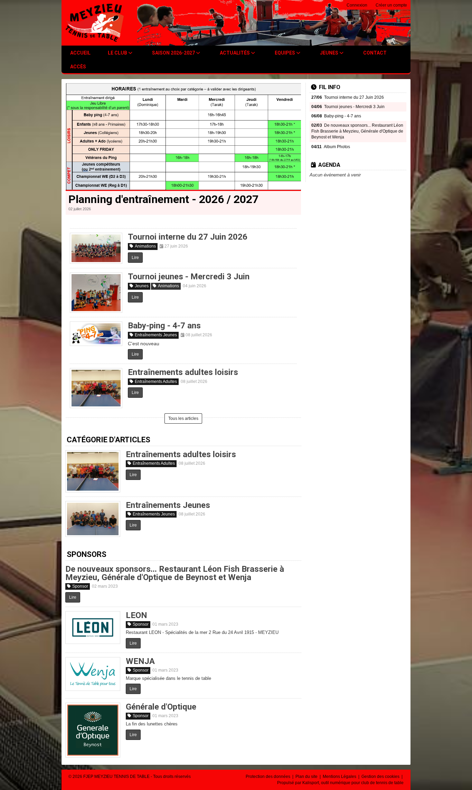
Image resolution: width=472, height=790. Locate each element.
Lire (135, 257)
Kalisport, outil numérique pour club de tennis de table (353, 782)
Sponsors (86, 554)
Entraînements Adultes (156, 381)
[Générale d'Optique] (92, 730)
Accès (78, 66)
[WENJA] (92, 674)
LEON (136, 615)
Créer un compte (391, 5)
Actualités (235, 53)
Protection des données (268, 776)
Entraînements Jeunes (156, 335)
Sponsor (80, 586)
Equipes (285, 53)
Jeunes (329, 53)
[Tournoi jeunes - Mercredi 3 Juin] (96, 292)
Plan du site (307, 776)
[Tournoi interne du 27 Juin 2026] (96, 248)
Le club (118, 53)
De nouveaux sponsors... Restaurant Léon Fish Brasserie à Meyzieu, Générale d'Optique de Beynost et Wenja (174, 573)
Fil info (329, 87)
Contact (375, 53)
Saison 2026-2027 (174, 53)
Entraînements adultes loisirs (183, 372)
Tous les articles (183, 418)
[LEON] (92, 627)
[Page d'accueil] (95, 23)
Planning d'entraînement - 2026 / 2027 (163, 199)
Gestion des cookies (380, 776)
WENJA (140, 661)
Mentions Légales (340, 776)
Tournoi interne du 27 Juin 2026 (187, 237)
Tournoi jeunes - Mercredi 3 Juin (188, 276)
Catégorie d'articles (108, 439)
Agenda (329, 165)
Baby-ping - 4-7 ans (164, 325)
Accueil (80, 53)
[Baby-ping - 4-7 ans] (96, 333)
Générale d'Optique (161, 707)
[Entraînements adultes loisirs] (96, 388)
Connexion (357, 5)
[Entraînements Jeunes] (92, 519)
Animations (145, 246)
